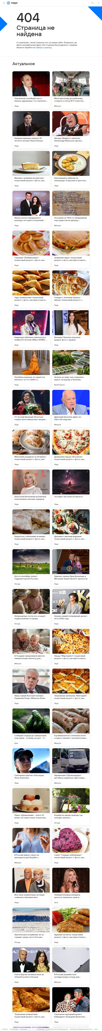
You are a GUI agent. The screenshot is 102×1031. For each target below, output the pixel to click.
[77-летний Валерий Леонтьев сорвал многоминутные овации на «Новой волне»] (31, 408)
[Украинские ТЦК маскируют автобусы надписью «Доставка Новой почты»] (71, 767)
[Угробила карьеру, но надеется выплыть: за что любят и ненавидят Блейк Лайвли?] (31, 368)
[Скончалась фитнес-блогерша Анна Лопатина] (31, 767)
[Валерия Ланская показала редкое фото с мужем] (71, 329)
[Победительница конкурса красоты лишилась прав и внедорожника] (71, 886)
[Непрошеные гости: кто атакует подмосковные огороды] (31, 607)
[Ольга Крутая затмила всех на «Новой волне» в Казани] (31, 966)
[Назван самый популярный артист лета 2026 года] (71, 607)
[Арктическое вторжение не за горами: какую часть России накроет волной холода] (31, 926)
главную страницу (43, 47)
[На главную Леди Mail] (13, 3)
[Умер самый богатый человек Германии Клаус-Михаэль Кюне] (31, 687)
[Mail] (8, 3)
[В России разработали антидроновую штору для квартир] (71, 966)
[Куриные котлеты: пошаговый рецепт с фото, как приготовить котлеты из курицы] (71, 926)
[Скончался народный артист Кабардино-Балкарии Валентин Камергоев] (71, 1006)
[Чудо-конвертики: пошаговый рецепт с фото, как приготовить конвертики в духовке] (31, 289)
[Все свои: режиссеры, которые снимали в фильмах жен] (31, 886)
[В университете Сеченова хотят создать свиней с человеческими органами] (71, 727)
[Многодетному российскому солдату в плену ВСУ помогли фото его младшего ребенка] (71, 90)
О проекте (40, 1029)
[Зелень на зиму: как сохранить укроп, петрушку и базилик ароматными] (71, 368)
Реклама (23, 1029)
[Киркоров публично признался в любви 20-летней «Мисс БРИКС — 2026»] (31, 329)
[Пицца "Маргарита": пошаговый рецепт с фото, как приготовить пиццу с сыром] (71, 647)
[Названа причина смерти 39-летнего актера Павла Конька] (31, 129)
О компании (14, 1029)
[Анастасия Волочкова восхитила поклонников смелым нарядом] (31, 488)
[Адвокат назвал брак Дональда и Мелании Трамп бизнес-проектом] (71, 567)
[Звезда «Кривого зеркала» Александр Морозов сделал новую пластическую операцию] (71, 129)
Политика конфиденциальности (81, 1029)
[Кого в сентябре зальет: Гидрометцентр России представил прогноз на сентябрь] (31, 567)
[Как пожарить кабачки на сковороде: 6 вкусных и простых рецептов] (71, 169)
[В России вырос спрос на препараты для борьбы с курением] (31, 846)
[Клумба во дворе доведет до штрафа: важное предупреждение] (71, 806)
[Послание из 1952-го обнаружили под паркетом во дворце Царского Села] (71, 209)
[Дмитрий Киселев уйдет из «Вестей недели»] (71, 408)
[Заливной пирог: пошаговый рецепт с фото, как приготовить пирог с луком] (71, 249)
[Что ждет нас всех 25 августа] (71, 488)
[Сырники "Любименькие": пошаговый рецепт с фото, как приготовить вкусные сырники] (31, 249)
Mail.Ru (5, 1029)
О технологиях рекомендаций (57, 1029)
